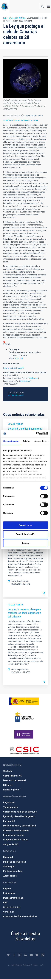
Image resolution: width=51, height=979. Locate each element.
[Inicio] (5, 6)
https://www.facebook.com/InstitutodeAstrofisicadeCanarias (14, 955)
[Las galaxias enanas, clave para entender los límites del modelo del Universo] (44, 681)
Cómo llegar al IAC (12, 775)
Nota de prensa (16, 395)
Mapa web (8, 857)
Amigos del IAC (10, 844)
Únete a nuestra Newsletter (25, 936)
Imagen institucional (13, 898)
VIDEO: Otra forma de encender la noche (20, 120)
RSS (5, 902)
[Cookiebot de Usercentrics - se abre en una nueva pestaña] (36, 433)
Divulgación (13, 18)
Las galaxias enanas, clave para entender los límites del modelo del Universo (24, 613)
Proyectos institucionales (16, 830)
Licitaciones (9, 893)
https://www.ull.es (24, 734)
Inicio (5, 18)
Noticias (22, 18)
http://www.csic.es (24, 750)
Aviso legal (8, 866)
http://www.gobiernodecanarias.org (24, 717)
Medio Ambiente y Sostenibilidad (19, 825)
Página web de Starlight (13, 368)
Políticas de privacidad (14, 862)
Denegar (25, 543)
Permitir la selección (25, 534)
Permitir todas (25, 525)
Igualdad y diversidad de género (19, 816)
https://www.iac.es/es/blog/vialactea (43, 955)
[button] (25, 78)
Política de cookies (12, 871)
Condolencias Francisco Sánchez (20, 916)
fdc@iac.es (33, 378)
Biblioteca (8, 785)
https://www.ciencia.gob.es (24, 701)
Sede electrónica (11, 907)
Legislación (9, 802)
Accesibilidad (10, 876)
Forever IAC (9, 821)
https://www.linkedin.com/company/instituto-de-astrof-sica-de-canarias (25, 955)
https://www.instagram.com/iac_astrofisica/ (20, 955)
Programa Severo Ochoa (15, 839)
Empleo (7, 888)
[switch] (44, 496)
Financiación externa (13, 835)
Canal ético (9, 912)
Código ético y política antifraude (20, 811)
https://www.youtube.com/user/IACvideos (31, 955)
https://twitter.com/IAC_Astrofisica (8, 955)
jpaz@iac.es (25, 381)
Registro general (11, 789)
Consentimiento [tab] (10, 441)
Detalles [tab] (26, 441)
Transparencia (10, 807)
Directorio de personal (14, 780)
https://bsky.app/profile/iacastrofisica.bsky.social (37, 955)
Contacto (8, 771)
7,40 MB (19, 358)
